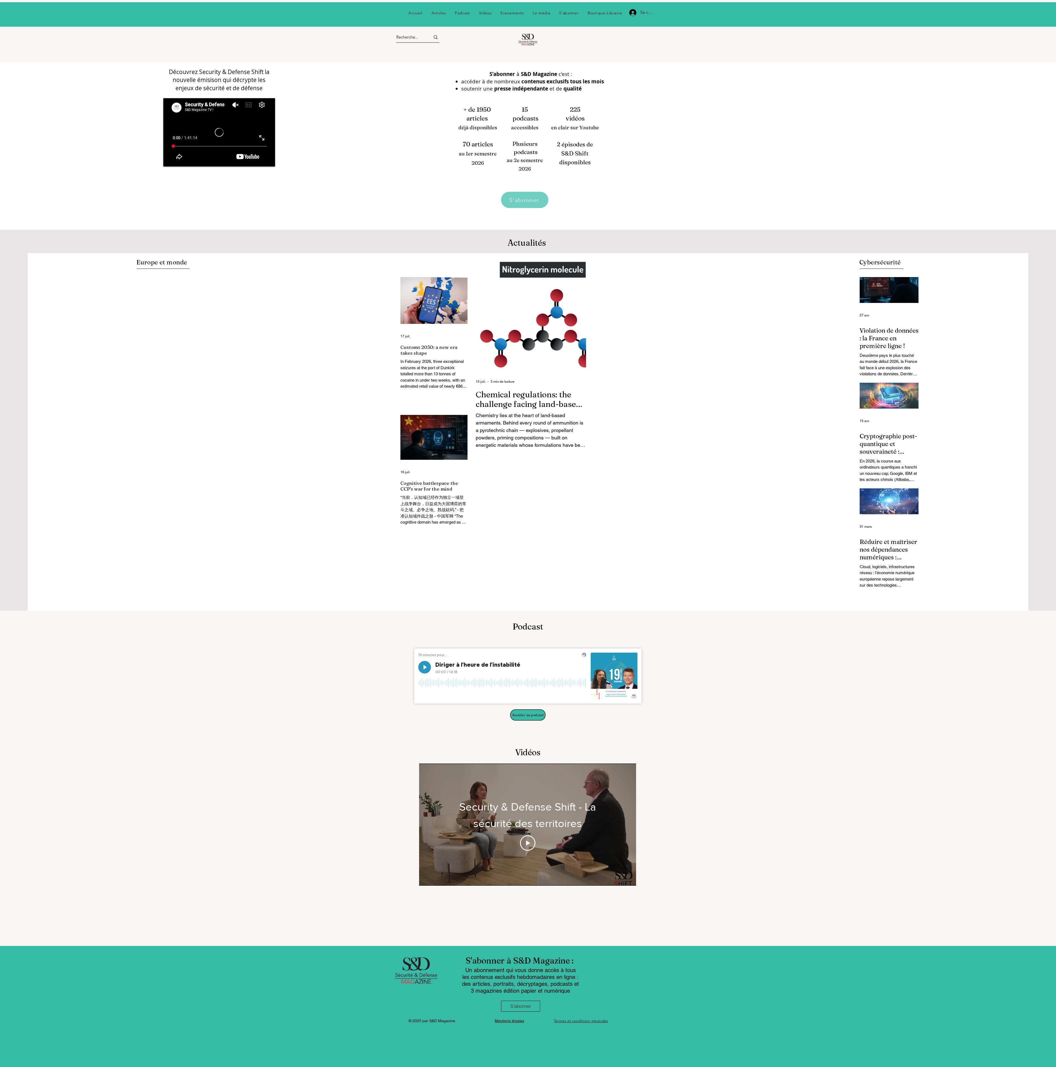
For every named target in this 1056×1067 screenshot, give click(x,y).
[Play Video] (527, 843)
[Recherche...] (435, 37)
